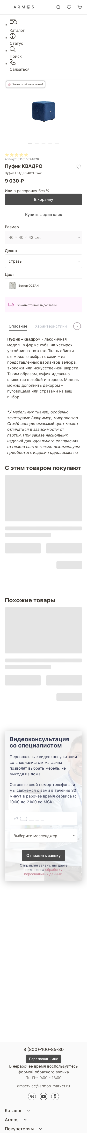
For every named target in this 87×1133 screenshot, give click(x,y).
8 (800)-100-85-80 (43, 1049)
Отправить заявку (43, 855)
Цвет (9, 274)
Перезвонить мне (43, 1059)
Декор (11, 250)
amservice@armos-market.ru (43, 1085)
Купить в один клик (43, 214)
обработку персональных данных (43, 871)
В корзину (43, 199)
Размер (12, 226)
